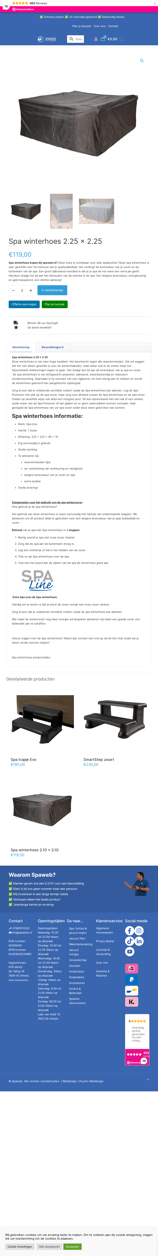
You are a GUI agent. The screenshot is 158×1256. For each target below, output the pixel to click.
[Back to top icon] (148, 1079)
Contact (113, 26)
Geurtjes (74, 965)
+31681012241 (20, 928)
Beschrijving (21, 347)
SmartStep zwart (99, 759)
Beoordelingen (53, 347)
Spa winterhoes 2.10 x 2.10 (35, 850)
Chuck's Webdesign (90, 1081)
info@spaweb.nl (21, 932)
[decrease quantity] (13, 290)
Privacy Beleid (105, 941)
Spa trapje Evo (23, 759)
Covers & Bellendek (75, 991)
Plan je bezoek (81, 26)
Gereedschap (77, 960)
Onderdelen (76, 977)
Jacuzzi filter (77, 938)
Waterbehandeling (80, 944)
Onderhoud (76, 971)
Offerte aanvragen (24, 304)
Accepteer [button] (72, 1246)
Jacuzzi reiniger (74, 952)
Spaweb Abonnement (77, 1001)
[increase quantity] (30, 290)
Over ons (100, 26)
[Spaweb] (46, 39)
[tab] (21, 347)
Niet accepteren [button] (49, 1246)
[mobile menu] (121, 38)
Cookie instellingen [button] (20, 1246)
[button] (142, 61)
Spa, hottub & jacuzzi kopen (78, 930)
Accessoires (77, 983)
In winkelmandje (52, 290)
